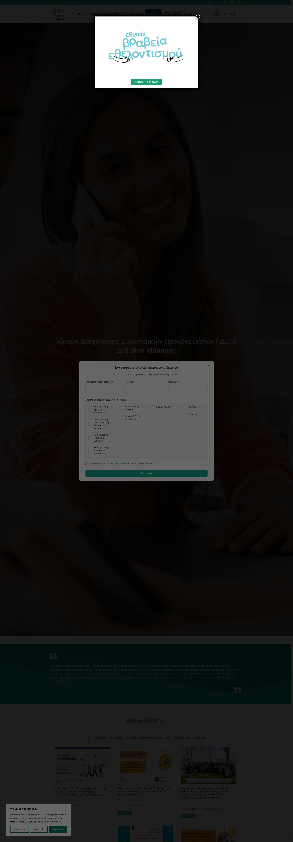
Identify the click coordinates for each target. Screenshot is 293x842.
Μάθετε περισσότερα (146, 81)
